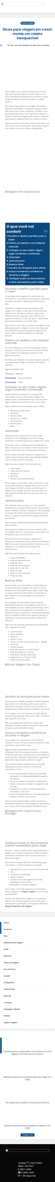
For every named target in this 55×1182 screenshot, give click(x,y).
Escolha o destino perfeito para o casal (27, 237)
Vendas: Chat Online (30, 1163)
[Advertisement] (27, 160)
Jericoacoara (16, 260)
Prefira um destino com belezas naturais (27, 245)
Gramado (14, 257)
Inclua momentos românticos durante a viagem (26, 273)
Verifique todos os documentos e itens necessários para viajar (27, 280)
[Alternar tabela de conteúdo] (44, 231)
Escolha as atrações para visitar (27, 267)
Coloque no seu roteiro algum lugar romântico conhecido (26, 252)
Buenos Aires (16, 264)
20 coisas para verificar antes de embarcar (27, 1102)
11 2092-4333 (27, 1172)
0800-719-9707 (26, 1166)
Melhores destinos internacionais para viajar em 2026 (27, 1078)
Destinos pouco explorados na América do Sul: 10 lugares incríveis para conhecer (27, 1052)
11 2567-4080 (24, 1169)
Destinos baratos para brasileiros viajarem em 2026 (27, 1127)
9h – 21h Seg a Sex (27, 1175)
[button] (48, 6)
